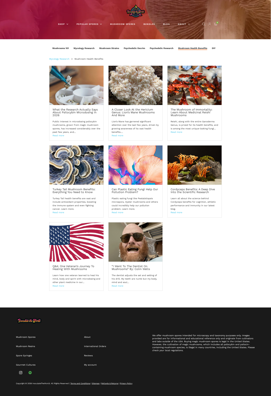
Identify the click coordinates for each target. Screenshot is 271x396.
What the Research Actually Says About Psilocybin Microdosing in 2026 (75, 112)
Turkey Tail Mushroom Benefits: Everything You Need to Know (74, 191)
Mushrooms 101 (60, 48)
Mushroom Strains (109, 48)
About (87, 337)
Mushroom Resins (25, 346)
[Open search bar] (203, 24)
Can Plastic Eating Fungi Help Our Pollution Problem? (135, 191)
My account (90, 365)
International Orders (95, 346)
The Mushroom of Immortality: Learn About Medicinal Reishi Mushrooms (191, 112)
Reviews (88, 355)
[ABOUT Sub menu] (189, 24)
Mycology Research (84, 48)
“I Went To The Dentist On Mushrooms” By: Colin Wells (131, 267)
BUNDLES (149, 24)
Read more (58, 135)
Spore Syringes (24, 355)
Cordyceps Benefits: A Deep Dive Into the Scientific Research (193, 191)
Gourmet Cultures (25, 365)
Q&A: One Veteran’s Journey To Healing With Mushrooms (73, 267)
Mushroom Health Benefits (192, 48)
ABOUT (182, 24)
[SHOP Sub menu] (67, 24)
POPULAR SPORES (87, 24)
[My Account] (210, 24)
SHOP (61, 24)
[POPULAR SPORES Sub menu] (101, 24)
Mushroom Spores (25, 337)
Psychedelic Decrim (134, 48)
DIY (213, 48)
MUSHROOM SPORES (122, 24)
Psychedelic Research (161, 48)
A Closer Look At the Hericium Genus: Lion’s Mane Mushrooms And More (133, 112)
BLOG (166, 24)
